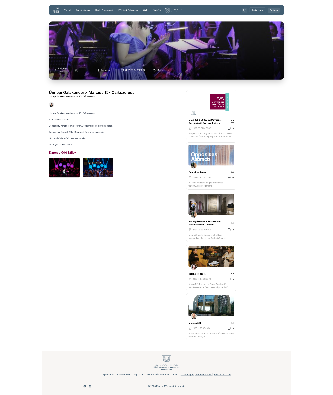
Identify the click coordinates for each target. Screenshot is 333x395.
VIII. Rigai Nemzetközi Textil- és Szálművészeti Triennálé (204, 223)
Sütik (175, 374)
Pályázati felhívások (128, 10)
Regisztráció (258, 10)
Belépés (274, 10)
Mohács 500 (194, 323)
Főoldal (67, 10)
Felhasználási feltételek (157, 374)
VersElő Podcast (197, 273)
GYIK (145, 10)
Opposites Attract (197, 172)
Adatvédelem (123, 374)
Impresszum (108, 374)
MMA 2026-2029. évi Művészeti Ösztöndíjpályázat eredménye (205, 121)
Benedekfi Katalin (62, 70)
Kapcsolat (138, 374)
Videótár (157, 10)
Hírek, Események (104, 10)
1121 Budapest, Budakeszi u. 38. (196, 374)
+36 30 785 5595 (222, 374)
